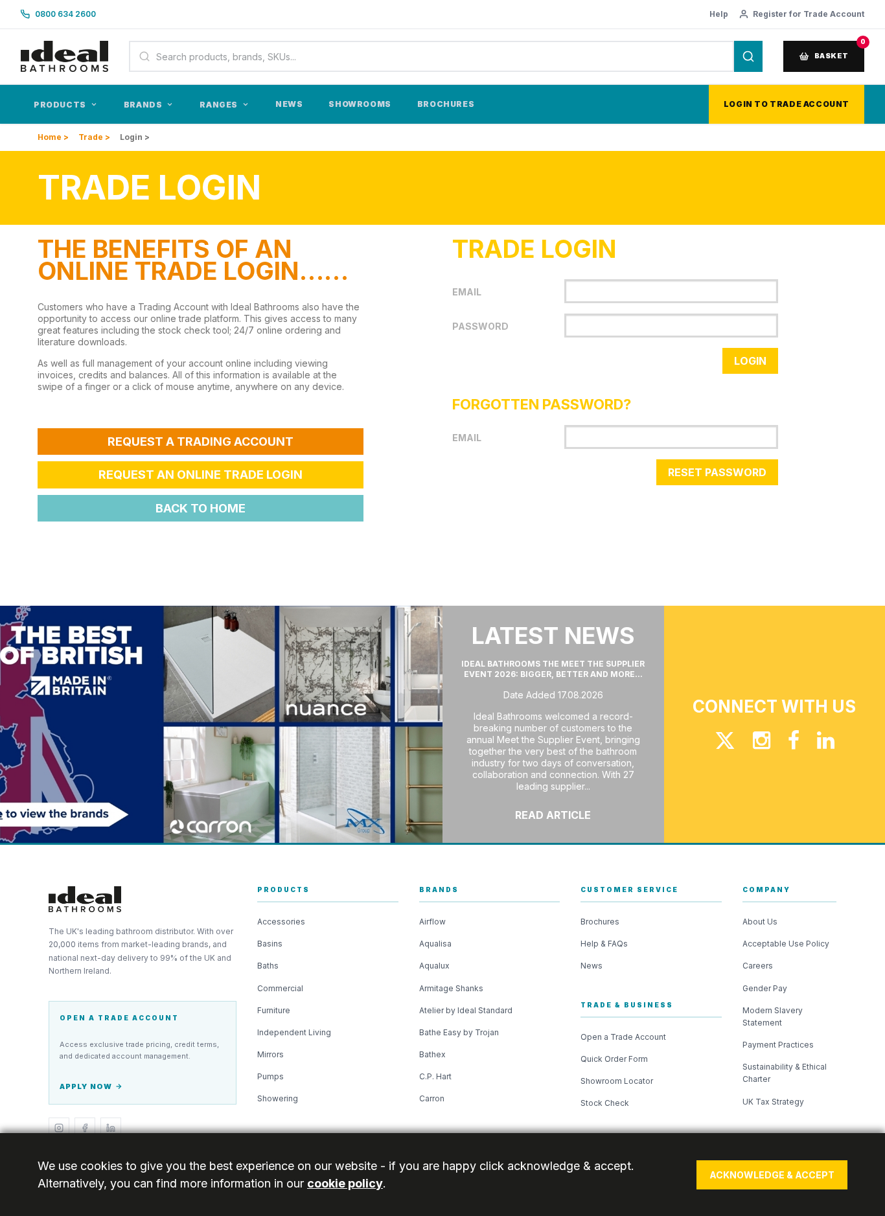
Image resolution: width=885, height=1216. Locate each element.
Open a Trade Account (623, 1037)
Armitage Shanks (451, 988)
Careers (757, 965)
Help (718, 14)
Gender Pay (764, 988)
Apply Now (86, 1086)
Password (480, 326)
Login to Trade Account (786, 104)
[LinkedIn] (110, 1128)
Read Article (553, 815)
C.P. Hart (435, 1076)
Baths (268, 965)
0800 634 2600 (65, 14)
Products (60, 104)
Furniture (273, 1010)
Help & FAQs (604, 943)
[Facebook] (85, 1128)
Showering (277, 1098)
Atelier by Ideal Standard (465, 1010)
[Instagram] (59, 1128)
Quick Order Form (614, 1059)
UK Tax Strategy (773, 1102)
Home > (53, 137)
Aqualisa (435, 943)
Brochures (445, 104)
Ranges (219, 104)
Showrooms (359, 104)
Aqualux (434, 965)
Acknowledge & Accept (771, 1174)
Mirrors (270, 1054)
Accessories (281, 921)
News (289, 104)
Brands (143, 104)
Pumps (270, 1076)
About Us (759, 921)
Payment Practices (778, 1045)
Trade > (94, 137)
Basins (269, 943)
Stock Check (604, 1103)
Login (750, 360)
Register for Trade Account (808, 14)
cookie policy (345, 1183)
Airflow (432, 921)
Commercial (280, 988)
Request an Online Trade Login (200, 474)
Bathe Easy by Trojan (459, 1032)
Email (466, 291)
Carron (431, 1098)
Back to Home (200, 508)
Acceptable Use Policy (785, 943)
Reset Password (717, 472)
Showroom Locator (616, 1081)
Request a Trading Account (200, 441)
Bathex (432, 1054)
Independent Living (294, 1032)
